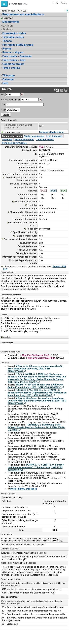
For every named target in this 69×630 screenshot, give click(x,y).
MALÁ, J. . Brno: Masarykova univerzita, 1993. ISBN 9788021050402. (35, 369)
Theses (7, 41)
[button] (4, 4)
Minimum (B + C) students (24, 212)
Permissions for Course (14, 143)
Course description (12, 136)
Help (5, 83)
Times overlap (11, 67)
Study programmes (34, 136)
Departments (10, 21)
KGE (41, 147)
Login (55, 3)
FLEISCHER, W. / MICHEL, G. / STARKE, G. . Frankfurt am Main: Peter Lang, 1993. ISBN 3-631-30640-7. (37, 393)
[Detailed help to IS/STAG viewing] (66, 90)
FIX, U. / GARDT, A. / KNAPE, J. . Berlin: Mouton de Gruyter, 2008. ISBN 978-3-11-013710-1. (37, 378)
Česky (64, 3)
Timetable (7, 139)
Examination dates (14, 33)
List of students (54, 136)
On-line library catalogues (23, 489)
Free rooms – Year (13, 60)
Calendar (8, 79)
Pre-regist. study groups (17, 44)
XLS (5, 269)
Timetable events (13, 37)
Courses (7, 18)
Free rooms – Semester (17, 56)
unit (3, 94)
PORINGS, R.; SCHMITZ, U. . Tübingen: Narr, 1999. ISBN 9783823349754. (36, 467)
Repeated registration (26, 201)
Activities (6, 337)
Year (3, 110)
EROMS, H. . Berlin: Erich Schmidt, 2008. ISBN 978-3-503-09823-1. (35, 386)
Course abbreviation (10, 99)
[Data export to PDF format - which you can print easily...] (56, 90)
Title (3, 104)
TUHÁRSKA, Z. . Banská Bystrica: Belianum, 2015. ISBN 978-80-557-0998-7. (36, 427)
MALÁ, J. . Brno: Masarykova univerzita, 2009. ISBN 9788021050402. (37, 401)
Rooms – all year (12, 52)
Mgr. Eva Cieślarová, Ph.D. (36, 355)
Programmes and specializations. (23, 14)
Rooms (7, 48)
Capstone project (13, 64)
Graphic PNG (59, 266)
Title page (8, 75)
